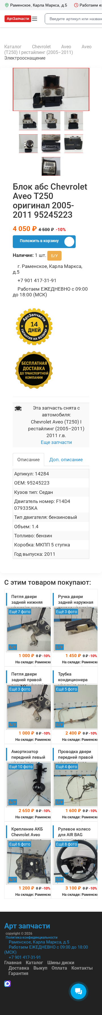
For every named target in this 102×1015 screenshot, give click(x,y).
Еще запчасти (56, 442)
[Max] (7, 984)
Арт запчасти (27, 926)
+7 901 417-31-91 (25, 957)
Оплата (59, 968)
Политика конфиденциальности (32, 937)
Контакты (82, 968)
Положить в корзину (39, 240)
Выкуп (40, 968)
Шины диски (60, 962)
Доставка (18, 968)
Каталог (34, 962)
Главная (13, 962)
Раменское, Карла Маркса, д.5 (39, 942)
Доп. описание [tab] (66, 459)
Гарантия (18, 973)
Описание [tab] (28, 459)
